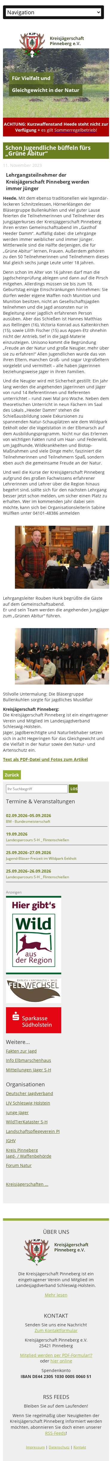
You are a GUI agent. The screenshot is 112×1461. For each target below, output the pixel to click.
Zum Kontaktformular (56, 1330)
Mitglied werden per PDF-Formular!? (56, 1355)
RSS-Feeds (55, 1433)
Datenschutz (59, 1447)
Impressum (35, 1447)
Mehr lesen (56, 1295)
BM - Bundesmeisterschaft (28, 821)
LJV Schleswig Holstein (28, 1103)
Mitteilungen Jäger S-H (28, 1070)
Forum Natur (19, 1165)
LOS (74, 788)
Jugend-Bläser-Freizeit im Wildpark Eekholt (41, 858)
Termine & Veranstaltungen (40, 801)
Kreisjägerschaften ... (27, 1184)
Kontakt (79, 1447)
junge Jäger (17, 1112)
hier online (61, 1361)
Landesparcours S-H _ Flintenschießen (37, 839)
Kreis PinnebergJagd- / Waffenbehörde (28, 1153)
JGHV (11, 1140)
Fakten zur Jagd (21, 1051)
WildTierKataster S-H (26, 1122)
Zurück (12, 775)
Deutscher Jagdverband (29, 1093)
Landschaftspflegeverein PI (33, 1131)
